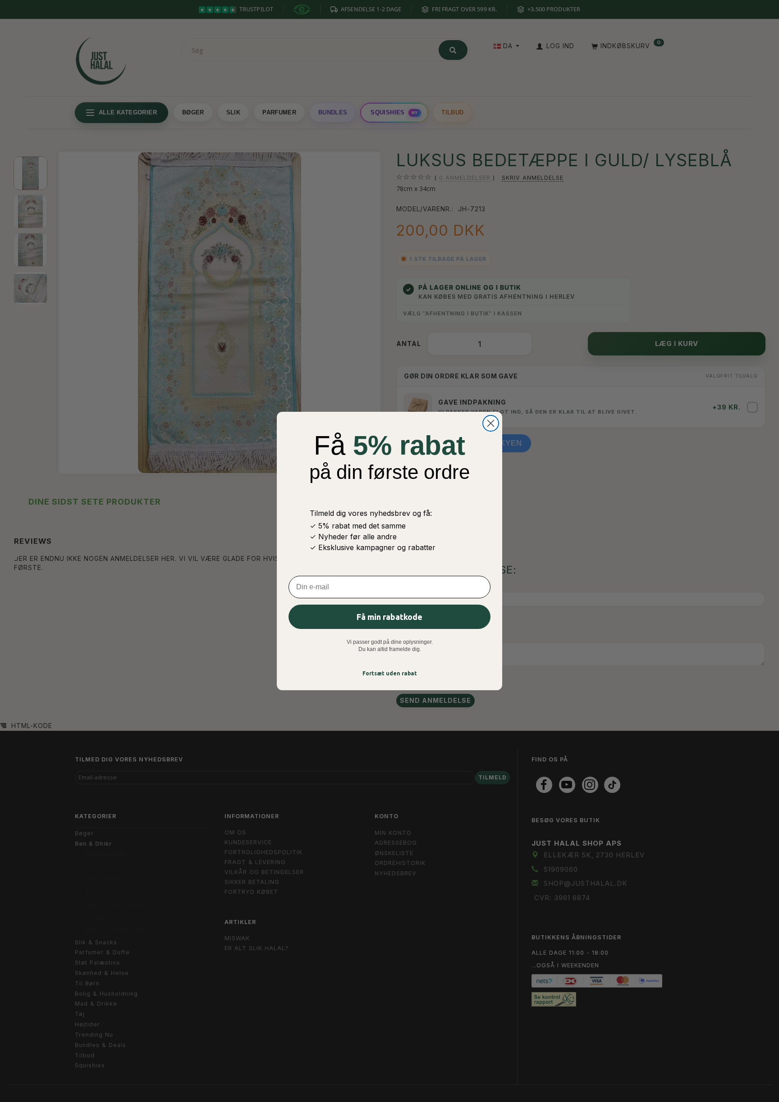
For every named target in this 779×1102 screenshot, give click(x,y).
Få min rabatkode (389, 616)
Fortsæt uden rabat (389, 673)
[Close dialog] (491, 423)
